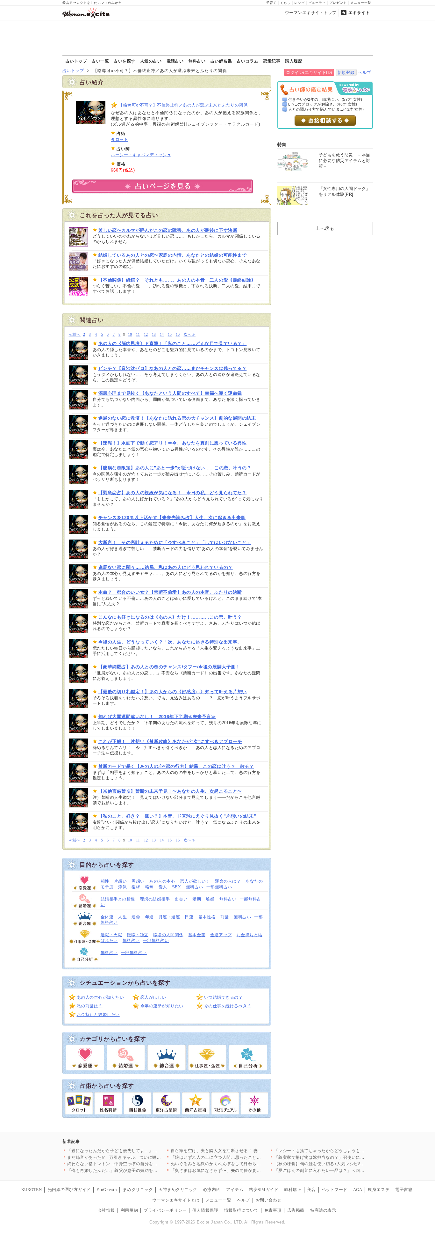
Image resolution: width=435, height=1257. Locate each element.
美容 (311, 1189)
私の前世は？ (90, 1005)
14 (162, 335)
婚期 (196, 899)
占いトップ (76, 61)
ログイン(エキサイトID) (309, 72)
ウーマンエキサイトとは (176, 1200)
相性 (105, 881)
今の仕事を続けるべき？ (228, 1005)
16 (178, 335)
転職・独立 (137, 934)
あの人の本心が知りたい (100, 997)
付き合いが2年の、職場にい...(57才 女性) (325, 99)
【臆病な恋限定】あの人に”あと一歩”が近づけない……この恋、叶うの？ (175, 467)
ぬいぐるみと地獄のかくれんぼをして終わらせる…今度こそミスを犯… (240, 1163)
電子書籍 (403, 1189)
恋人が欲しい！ (195, 881)
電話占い (175, 61)
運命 (136, 917)
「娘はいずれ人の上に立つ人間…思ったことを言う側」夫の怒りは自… (240, 1157)
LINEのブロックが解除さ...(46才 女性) (322, 104)
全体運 (107, 917)
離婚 (210, 899)
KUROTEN (31, 1189)
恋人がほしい (153, 997)
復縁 (136, 887)
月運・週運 (169, 917)
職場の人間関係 (168, 934)
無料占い (197, 61)
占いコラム (248, 61)
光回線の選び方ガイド (69, 1189)
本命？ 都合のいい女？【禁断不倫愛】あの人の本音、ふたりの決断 (170, 592)
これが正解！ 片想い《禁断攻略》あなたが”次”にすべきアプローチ (170, 741)
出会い (181, 899)
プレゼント (338, 2)
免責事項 (273, 1210)
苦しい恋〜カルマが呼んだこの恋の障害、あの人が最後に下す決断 (168, 230)
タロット (119, 139)
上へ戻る (325, 228)
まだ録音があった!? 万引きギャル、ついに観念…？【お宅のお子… (133, 1157)
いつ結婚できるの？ (223, 997)
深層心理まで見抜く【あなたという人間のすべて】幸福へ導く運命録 (170, 393)
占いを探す (124, 61)
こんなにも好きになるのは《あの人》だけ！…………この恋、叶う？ (170, 617)
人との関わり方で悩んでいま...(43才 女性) (326, 109)
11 (138, 335)
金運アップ (221, 934)
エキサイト (359, 12)
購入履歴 (293, 61)
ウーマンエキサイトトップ (311, 12)
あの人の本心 (162, 881)
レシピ (299, 2)
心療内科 (211, 1189)
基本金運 (196, 934)
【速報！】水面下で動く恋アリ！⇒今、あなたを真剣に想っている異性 (172, 442)
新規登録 (346, 72)
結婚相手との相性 (118, 899)
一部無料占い (219, 887)
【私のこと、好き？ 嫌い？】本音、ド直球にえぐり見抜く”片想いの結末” (177, 816)
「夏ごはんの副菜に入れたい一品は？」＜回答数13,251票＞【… (336, 1170)
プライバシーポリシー (165, 1210)
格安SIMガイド (263, 1189)
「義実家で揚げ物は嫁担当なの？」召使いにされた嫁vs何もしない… (341, 1157)
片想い (120, 881)
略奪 (149, 887)
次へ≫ (190, 335)
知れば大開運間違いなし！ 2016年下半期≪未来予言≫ (157, 716)
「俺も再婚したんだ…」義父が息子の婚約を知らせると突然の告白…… (136, 1170)
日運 (189, 917)
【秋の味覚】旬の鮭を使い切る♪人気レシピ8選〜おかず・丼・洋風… (341, 1163)
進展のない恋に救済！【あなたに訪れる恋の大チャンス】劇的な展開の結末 (177, 418)
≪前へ (75, 335)
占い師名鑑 (221, 61)
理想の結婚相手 (155, 899)
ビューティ (317, 2)
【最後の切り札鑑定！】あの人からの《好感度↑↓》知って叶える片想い (172, 691)
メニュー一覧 (360, 2)
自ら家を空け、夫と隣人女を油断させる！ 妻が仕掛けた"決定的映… (237, 1150)
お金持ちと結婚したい (98, 1014)
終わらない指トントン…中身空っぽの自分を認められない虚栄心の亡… (136, 1163)
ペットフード (334, 1189)
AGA (357, 1189)
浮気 (122, 887)
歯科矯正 (292, 1189)
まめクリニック (138, 1189)
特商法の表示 (323, 1210)
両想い (138, 881)
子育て (271, 2)
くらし (285, 2)
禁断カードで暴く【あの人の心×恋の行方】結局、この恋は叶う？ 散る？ (176, 766)
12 (146, 335)
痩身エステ (378, 1189)
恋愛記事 (271, 61)
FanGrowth (106, 1189)
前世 (224, 917)
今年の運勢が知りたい (161, 1005)
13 (154, 335)
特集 (282, 144)
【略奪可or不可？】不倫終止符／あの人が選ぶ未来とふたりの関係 (183, 105)
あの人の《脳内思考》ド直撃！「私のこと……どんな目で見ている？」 (172, 343)
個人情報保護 (205, 1210)
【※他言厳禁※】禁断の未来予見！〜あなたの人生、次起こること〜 (170, 791)
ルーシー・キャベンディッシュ (141, 154)
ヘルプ (364, 72)
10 (130, 335)
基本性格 (207, 917)
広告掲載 (295, 1210)
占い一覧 (100, 61)
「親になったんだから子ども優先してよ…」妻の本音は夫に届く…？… (136, 1150)
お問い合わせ (269, 1200)
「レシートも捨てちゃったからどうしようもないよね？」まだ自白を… (343, 1150)
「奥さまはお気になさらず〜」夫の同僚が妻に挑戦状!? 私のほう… (235, 1170)
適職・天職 (111, 934)
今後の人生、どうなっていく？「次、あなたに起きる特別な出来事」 (170, 641)
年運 (149, 917)
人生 (122, 917)
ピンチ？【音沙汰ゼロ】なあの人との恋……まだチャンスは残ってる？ (172, 368)
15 (170, 335)
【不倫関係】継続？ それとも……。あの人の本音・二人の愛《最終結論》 (177, 280)
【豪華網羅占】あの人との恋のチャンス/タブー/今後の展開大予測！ (169, 666)
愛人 (163, 887)
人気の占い (151, 61)
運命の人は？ (228, 881)
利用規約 (129, 1210)
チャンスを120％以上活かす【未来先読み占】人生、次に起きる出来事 (172, 517)
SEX (176, 887)
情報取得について (241, 1210)
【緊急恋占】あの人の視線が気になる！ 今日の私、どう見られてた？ (172, 492)
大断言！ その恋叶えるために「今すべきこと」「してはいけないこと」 (174, 542)
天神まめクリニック (178, 1189)
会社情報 (106, 1210)
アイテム (234, 1189)
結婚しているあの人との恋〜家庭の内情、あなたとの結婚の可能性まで (172, 255)
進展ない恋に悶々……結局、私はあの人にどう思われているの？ (165, 567)
